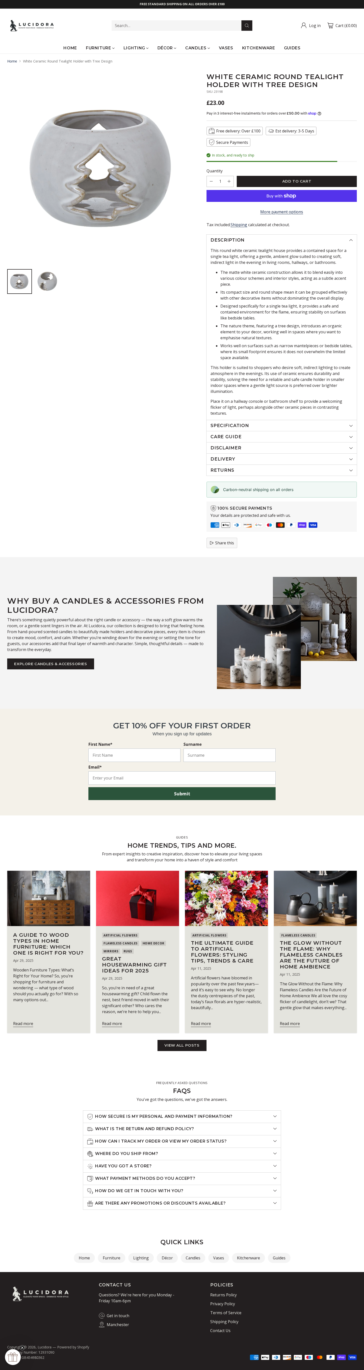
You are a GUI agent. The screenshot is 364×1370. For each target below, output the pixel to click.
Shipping (239, 224)
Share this (224, 543)
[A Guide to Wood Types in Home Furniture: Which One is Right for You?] (48, 898)
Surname (192, 744)
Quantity (215, 171)
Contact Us (220, 1330)
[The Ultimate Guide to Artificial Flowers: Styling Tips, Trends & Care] (226, 898)
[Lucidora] (32, 26)
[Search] (246, 25)
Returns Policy (223, 1295)
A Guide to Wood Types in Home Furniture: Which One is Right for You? (48, 944)
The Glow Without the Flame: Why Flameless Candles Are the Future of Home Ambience (311, 955)
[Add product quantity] (229, 181)
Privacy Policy (222, 1304)
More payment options (281, 212)
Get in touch (118, 1315)
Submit (182, 794)
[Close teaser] (22, 1347)
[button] (13, 1357)
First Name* (100, 744)
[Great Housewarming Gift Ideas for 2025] (137, 898)
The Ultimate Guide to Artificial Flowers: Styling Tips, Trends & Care (222, 952)
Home (12, 61)
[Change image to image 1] (19, 281)
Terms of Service (225, 1312)
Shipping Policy (224, 1321)
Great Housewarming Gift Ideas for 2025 (134, 965)
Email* (95, 767)
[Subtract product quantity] (211, 181)
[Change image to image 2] (47, 281)
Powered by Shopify (73, 1347)
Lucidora (45, 1347)
